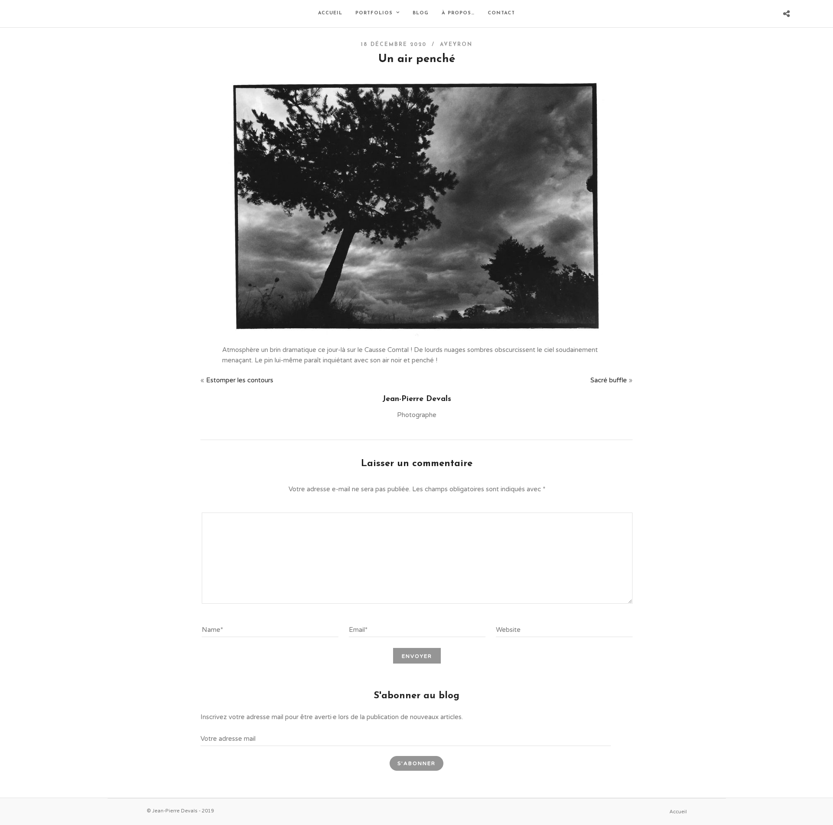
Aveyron (456, 44)
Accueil (330, 13)
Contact (501, 13)
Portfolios (374, 13)
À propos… (458, 13)
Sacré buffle (608, 380)
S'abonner (416, 763)
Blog (421, 13)
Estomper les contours (239, 380)
